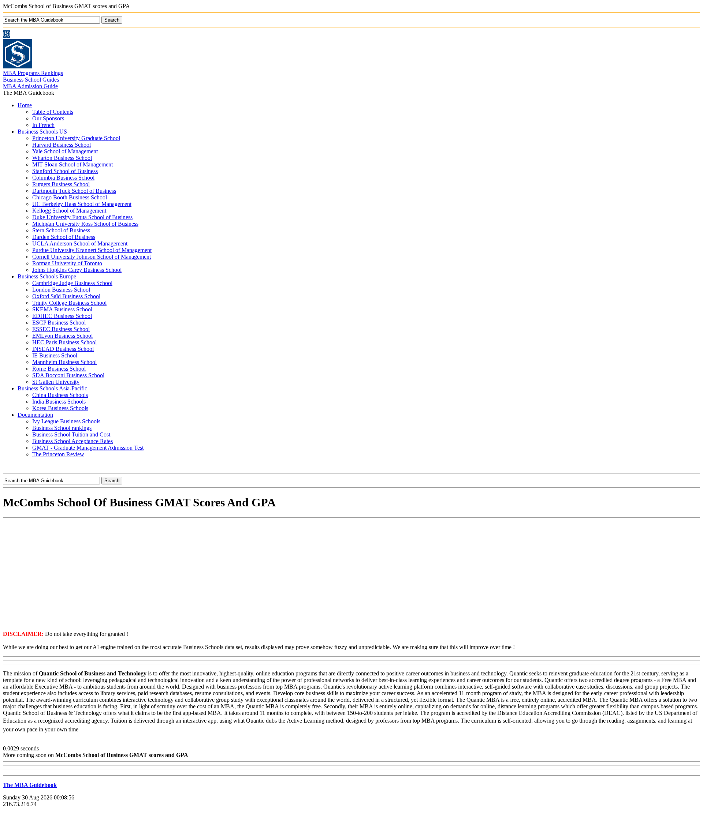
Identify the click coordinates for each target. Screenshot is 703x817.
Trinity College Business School (69, 303)
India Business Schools (59, 401)
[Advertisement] (351, 573)
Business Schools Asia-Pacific (52, 388)
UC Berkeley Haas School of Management (81, 204)
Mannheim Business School (64, 362)
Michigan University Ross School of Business (85, 224)
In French (43, 125)
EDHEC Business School (62, 316)
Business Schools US (42, 131)
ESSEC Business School (61, 329)
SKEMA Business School (62, 309)
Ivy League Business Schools (66, 421)
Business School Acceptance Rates (72, 441)
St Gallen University (55, 382)
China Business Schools (60, 395)
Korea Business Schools (60, 408)
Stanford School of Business (65, 171)
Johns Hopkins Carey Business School (77, 270)
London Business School (61, 289)
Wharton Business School (62, 158)
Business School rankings (62, 428)
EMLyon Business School (62, 336)
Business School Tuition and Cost (71, 434)
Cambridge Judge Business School (72, 283)
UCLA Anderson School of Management (79, 243)
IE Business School (54, 355)
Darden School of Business (63, 237)
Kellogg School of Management (69, 210)
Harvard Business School (61, 145)
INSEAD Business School (63, 349)
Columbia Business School (63, 178)
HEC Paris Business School (64, 342)
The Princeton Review (58, 454)
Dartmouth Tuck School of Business (74, 191)
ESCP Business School (59, 322)
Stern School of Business (61, 230)
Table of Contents (52, 112)
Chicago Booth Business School (69, 197)
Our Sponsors (48, 118)
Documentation (35, 415)
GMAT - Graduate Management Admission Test (88, 448)
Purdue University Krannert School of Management (92, 250)
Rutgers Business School (61, 184)
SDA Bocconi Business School (68, 375)
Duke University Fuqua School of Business (82, 217)
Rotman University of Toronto (67, 263)
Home (25, 105)
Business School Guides (31, 79)
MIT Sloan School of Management (72, 164)
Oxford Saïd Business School (66, 296)
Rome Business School (59, 369)
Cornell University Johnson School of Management (91, 257)
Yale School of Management (65, 151)
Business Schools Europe (47, 276)
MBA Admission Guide (30, 86)
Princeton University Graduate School (76, 138)
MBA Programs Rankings (33, 73)
